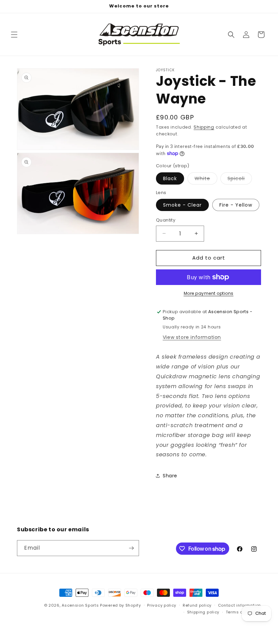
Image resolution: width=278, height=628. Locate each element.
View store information (192, 337)
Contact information (239, 605)
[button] (14, 34)
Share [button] (170, 475)
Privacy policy (161, 605)
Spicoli (239, 180)
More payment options (209, 293)
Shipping (204, 127)
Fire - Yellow (235, 205)
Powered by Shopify (120, 605)
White (206, 180)
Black (170, 178)
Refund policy (197, 605)
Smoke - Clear (182, 205)
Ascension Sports (80, 605)
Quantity (165, 220)
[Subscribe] (131, 548)
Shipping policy (203, 612)
